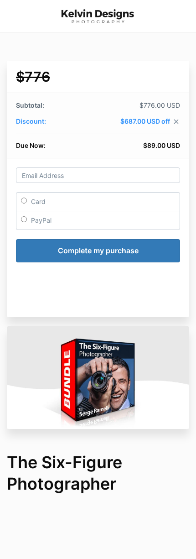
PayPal (40, 220)
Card (37, 201)
